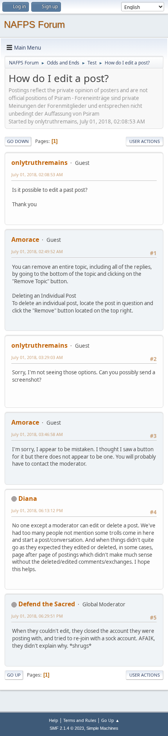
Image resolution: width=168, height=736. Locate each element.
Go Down (18, 141)
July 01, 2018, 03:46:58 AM (37, 434)
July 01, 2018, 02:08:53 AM (37, 174)
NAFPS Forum (34, 24)
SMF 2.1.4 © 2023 (67, 728)
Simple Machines (102, 728)
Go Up (14, 675)
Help (53, 720)
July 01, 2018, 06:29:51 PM (37, 616)
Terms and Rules (79, 720)
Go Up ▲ (110, 720)
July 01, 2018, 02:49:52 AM (37, 251)
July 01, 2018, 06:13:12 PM (37, 510)
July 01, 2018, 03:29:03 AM (37, 357)
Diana (27, 498)
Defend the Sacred (46, 604)
